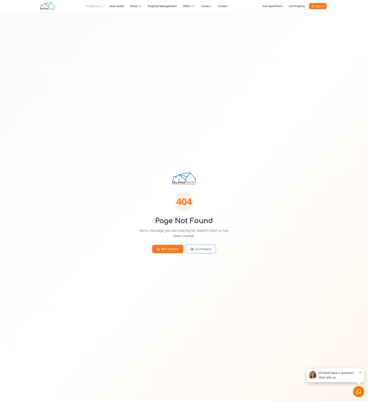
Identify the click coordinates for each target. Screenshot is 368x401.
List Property (297, 6)
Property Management (162, 6)
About (134, 6)
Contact (223, 6)
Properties (93, 6)
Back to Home (170, 249)
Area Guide (117, 6)
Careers (206, 6)
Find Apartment (272, 6)
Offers (187, 6)
